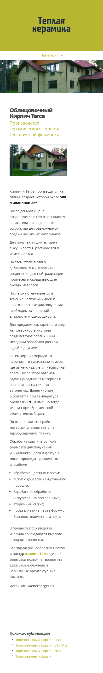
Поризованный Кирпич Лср (38, 650)
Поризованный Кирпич (34, 656)
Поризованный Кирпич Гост (38, 639)
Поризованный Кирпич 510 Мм (41, 645)
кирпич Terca (36, 553)
